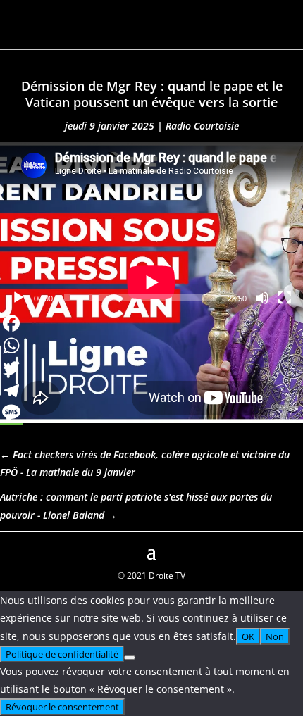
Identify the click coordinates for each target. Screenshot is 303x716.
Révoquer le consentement (62, 707)
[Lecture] (18, 298)
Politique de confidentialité (62, 654)
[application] (151, 227)
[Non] (129, 657)
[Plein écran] (285, 298)
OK (248, 636)
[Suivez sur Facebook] (11, 550)
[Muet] (262, 298)
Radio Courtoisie (202, 125)
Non (275, 636)
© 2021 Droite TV (151, 576)
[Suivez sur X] (291, 550)
